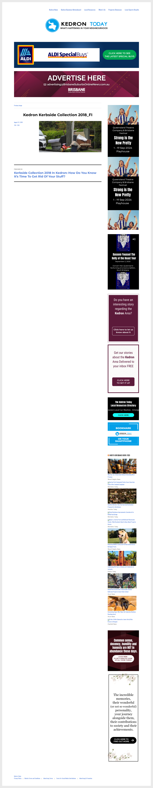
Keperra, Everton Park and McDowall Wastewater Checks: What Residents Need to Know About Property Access (122, 522)
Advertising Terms (48, 778)
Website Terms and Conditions (32, 778)
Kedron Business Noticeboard (71, 9)
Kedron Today (17, 776)
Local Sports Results (132, 9)
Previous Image (18, 105)
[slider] (125, 288)
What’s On (102, 9)
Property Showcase (115, 9)
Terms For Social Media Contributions (66, 778)
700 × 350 (16, 125)
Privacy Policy (17, 778)
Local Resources (89, 9)
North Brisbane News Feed (120, 455)
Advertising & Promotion (85, 778)
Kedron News (53, 9)
